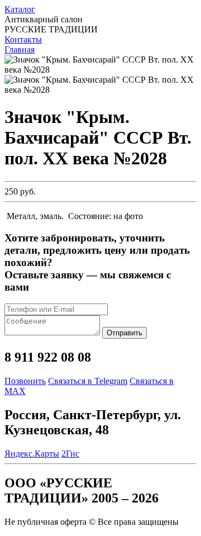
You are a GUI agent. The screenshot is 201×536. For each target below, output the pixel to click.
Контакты (23, 39)
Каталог (19, 9)
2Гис (70, 453)
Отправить (124, 333)
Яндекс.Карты (31, 453)
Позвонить (25, 381)
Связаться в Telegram (87, 381)
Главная (19, 49)
